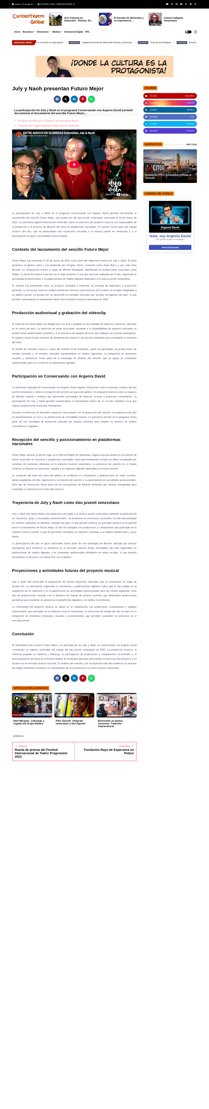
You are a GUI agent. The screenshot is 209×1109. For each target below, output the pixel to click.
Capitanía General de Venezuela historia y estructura (88, 42)
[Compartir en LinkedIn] (74, 99)
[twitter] (186, 4)
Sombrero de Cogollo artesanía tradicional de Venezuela (48, 125)
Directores (42, 32)
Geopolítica (54, 43)
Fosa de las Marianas (141, 42)
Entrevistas (18, 736)
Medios (56, 32)
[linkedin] (176, 4)
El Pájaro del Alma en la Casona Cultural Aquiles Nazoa (48, 120)
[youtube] (167, 4)
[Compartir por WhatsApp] (91, 99)
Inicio (17, 32)
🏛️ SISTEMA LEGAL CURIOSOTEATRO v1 (56, 4)
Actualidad (162, 43)
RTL (87, 32)
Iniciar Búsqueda (170, 247)
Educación (123, 43)
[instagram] (172, 4)
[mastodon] (191, 4)
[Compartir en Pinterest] (82, 99)
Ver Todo (191, 144)
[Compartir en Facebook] (57, 99)
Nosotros (28, 32)
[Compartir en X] (65, 99)
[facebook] (181, 4)
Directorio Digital (73, 32)
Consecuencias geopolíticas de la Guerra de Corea (167, 176)
